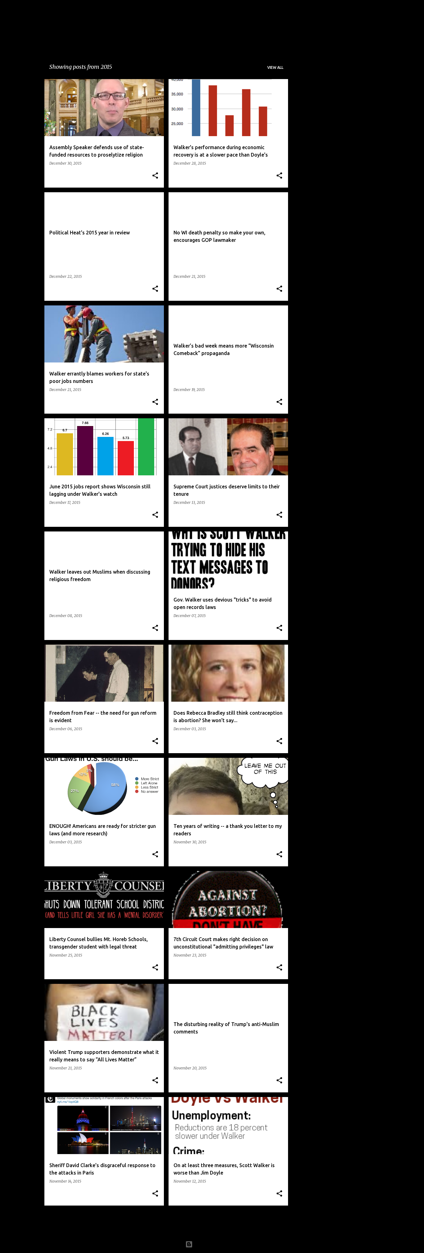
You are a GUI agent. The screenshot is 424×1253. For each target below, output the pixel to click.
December (311, 178)
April (305, 124)
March (307, 156)
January (309, 102)
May (305, 113)
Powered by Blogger (216, 1244)
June (305, 146)
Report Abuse (315, 257)
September (312, 135)
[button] (155, 176)
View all (275, 67)
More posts (166, 1223)
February (310, 167)
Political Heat (109, 23)
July (304, 200)
